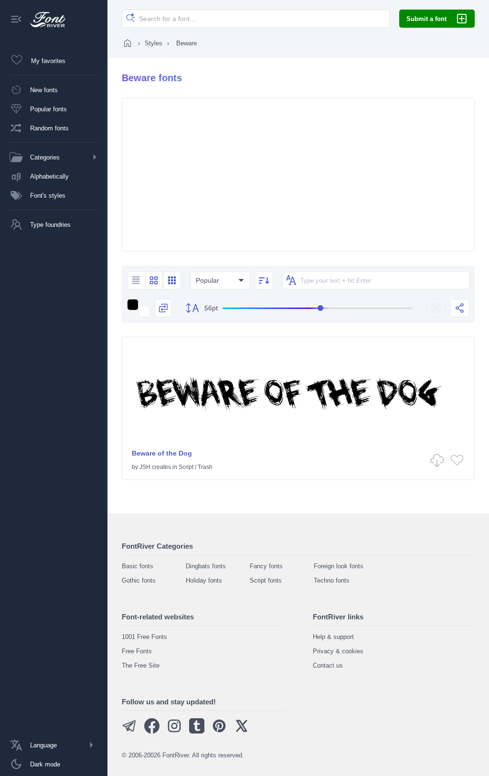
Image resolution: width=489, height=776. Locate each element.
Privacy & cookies (338, 651)
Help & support (333, 636)
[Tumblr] (196, 731)
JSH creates (155, 467)
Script (186, 467)
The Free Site (140, 665)
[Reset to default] (436, 308)
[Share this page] (459, 308)
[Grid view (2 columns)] (154, 280)
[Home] (127, 43)
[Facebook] (151, 731)
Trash (205, 467)
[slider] (317, 308)
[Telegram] (129, 731)
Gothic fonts (139, 580)
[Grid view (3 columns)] (172, 280)
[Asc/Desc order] (264, 280)
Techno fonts (332, 580)
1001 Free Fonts (144, 636)
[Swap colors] (163, 308)
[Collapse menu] (16, 19)
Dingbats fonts (206, 566)
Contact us (328, 665)
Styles (153, 43)
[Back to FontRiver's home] (44, 19)
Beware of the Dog (162, 453)
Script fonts (266, 580)
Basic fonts (137, 566)
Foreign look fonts (338, 566)
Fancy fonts (266, 566)
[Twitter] (241, 731)
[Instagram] (174, 731)
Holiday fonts (204, 580)
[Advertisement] (298, 175)
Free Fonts (137, 651)
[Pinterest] (219, 731)
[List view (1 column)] (136, 280)
